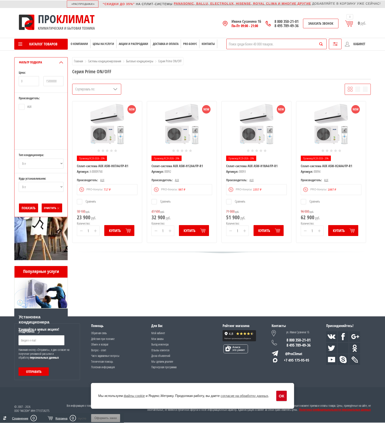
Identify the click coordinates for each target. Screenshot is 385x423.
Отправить (33, 371)
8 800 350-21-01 (286, 21)
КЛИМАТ (75, 18)
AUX (29, 106)
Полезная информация (103, 367)
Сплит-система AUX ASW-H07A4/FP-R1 (102, 166)
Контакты (208, 44)
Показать (28, 208)
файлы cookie (134, 396)
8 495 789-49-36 (286, 26)
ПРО (47, 18)
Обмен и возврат (100, 344)
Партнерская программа (163, 367)
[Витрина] (350, 89)
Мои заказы (157, 339)
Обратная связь (99, 333)
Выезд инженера (159, 344)
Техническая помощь (102, 361)
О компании (79, 44)
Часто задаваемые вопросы (105, 356)
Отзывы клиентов (160, 350)
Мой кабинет (158, 333)
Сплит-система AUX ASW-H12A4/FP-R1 (177, 166)
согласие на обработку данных (244, 396)
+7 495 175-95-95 (296, 360)
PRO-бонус (190, 44)
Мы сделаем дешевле (162, 361)
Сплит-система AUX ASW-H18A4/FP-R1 (252, 166)
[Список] (358, 89)
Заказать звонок (320, 23)
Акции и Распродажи (133, 44)
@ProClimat (293, 353)
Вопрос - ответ (98, 350)
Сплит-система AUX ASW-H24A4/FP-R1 (326, 166)
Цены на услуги (103, 44)
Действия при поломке (103, 339)
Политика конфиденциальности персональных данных (335, 410)
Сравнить (90, 201)
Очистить (50, 208)
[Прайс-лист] (365, 89)
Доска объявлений (160, 356)
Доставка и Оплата (165, 44)
